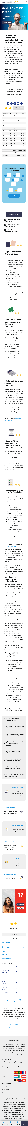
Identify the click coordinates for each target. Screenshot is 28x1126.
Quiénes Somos (6, 1083)
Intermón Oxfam (14, 1024)
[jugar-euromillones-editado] (9, 1)
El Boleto (4, 1073)
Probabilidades (10, 808)
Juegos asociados (10, 874)
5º (21, 180)
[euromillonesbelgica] (16, 1079)
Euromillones (13, 1048)
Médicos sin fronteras (14, 1028)
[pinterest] (21, 1062)
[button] (14, 220)
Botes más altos (10, 842)
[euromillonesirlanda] (20, 1075)
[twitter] (14, 1000)
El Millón (17, 858)
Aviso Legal (5, 1089)
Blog (3, 1076)
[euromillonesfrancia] (24, 1071)
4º (12, 180)
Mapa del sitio (6, 1093)
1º (5, 175)
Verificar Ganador (14, 195)
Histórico (4, 1080)
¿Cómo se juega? (17, 788)
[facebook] (8, 1000)
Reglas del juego (17, 825)
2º (14, 175)
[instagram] (20, 1000)
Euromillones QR (12, 546)
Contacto (4, 1086)
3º (23, 175)
